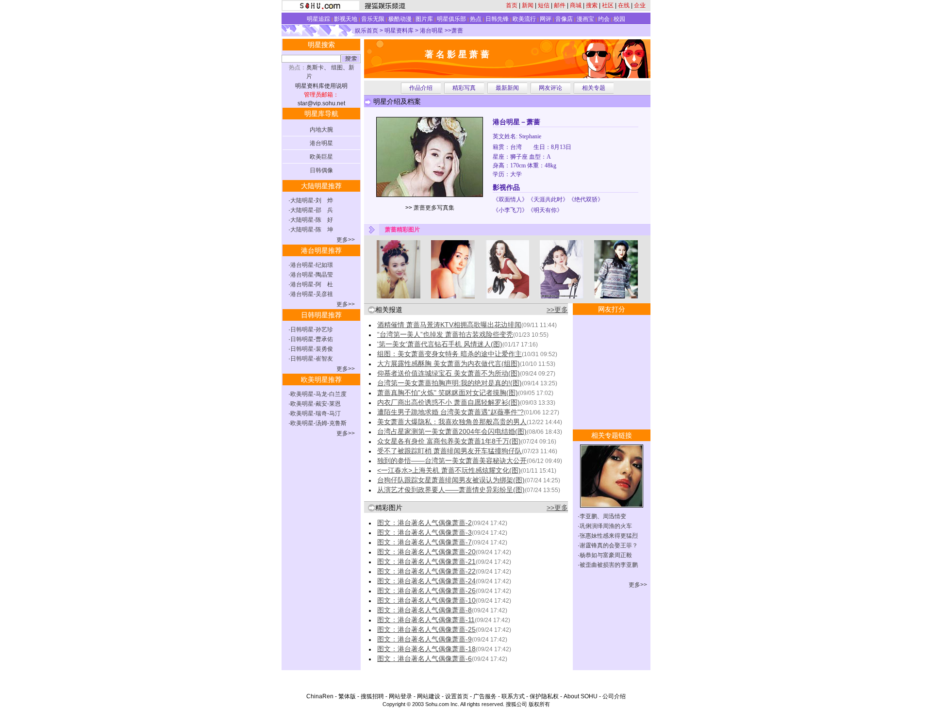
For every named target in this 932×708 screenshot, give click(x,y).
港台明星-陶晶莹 (311, 274)
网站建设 (428, 696)
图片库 (424, 19)
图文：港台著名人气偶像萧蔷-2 (424, 523)
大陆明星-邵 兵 (311, 210)
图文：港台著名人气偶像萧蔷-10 (426, 600)
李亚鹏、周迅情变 (603, 516)
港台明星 (431, 30)
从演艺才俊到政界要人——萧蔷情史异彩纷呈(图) (451, 490)
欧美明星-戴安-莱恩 (315, 403)
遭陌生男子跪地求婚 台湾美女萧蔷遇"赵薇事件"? (450, 412)
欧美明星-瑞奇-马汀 (315, 413)
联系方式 (513, 696)
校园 (619, 19)
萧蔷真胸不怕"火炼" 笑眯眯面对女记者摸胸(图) (447, 392)
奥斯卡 (315, 67)
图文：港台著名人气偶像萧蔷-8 (424, 610)
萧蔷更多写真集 (434, 207)
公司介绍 (614, 696)
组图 (337, 67)
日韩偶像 (321, 170)
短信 (543, 5)
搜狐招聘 (372, 696)
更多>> (345, 239)
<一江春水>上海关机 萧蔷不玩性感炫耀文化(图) (449, 470)
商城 (576, 5)
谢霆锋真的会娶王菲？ (609, 545)
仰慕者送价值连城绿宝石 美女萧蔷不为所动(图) (448, 373)
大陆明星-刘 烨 (311, 200)
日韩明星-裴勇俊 (311, 349)
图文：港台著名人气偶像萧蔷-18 (426, 649)
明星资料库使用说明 (321, 85)
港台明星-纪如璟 (311, 265)
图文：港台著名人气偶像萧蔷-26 (426, 590)
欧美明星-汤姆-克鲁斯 (318, 423)
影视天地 (345, 19)
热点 (476, 19)
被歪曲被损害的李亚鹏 (609, 564)
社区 (608, 5)
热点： (297, 67)
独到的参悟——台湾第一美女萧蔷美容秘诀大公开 (452, 460)
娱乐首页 (366, 30)
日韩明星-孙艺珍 (311, 329)
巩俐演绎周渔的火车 (606, 526)
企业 (640, 5)
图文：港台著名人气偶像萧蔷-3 (424, 532)
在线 (624, 5)
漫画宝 (585, 19)
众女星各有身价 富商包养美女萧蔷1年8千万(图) (449, 441)
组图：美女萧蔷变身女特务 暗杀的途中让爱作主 (449, 354)
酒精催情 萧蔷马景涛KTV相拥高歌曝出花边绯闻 (449, 325)
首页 (511, 5)
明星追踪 (318, 19)
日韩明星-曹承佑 (311, 339)
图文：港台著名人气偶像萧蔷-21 (426, 561)
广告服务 (485, 696)
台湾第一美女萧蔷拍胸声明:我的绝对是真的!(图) (449, 383)
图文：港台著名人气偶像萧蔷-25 (426, 629)
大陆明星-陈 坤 (311, 229)
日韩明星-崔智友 (311, 358)
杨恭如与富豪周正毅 (606, 555)
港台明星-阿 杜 (311, 284)
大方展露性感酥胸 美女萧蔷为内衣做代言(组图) (448, 363)
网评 (545, 19)
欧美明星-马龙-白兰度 (318, 394)
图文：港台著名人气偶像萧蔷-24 (426, 581)
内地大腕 (321, 129)
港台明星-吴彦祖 (311, 294)
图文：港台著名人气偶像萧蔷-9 (424, 639)
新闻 (527, 5)
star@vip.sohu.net (321, 103)
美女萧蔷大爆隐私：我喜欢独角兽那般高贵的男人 (452, 422)
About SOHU (581, 696)
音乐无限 (372, 19)
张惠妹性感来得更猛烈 (609, 535)
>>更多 (557, 309)
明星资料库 (399, 30)
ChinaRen (319, 696)
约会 (604, 19)
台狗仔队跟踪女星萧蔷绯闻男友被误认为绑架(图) (451, 480)
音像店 (564, 19)
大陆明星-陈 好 (311, 219)
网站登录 (400, 696)
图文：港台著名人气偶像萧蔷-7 (424, 542)
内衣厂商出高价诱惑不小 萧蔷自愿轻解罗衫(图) (448, 402)
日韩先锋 (497, 19)
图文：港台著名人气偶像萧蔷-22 (426, 571)
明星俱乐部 (451, 19)
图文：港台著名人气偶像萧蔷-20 (426, 552)
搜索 (592, 5)
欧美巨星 (321, 156)
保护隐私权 (544, 696)
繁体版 (347, 696)
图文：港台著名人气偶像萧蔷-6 (424, 658)
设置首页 (456, 696)
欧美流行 (524, 19)
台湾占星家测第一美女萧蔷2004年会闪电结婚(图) (452, 431)
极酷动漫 (400, 19)
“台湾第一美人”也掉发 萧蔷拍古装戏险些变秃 (445, 334)
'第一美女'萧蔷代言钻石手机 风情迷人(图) (439, 344)
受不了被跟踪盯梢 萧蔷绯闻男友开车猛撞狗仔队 (449, 451)
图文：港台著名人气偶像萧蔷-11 (426, 620)
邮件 (560, 5)
